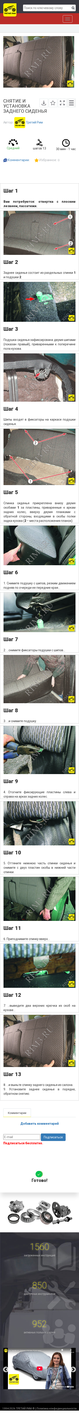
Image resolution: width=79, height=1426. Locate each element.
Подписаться (53, 1137)
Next (76, 1368)
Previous (2, 1368)
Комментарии (18, 160)
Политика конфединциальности (57, 1408)
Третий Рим (34, 122)
